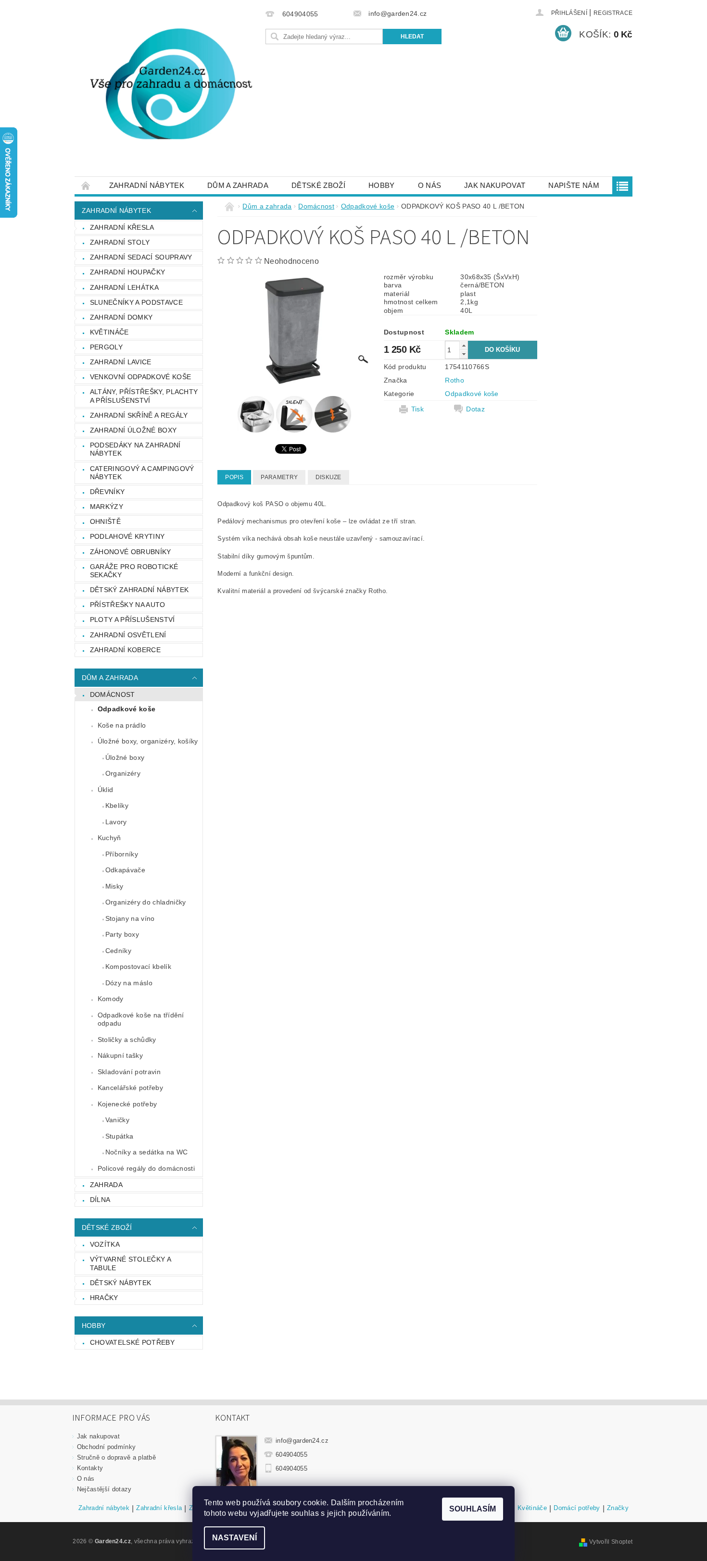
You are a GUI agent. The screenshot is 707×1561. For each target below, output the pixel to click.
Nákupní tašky (120, 1055)
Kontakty (90, 1468)
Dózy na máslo (128, 983)
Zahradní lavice (121, 362)
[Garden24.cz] (168, 93)
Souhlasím (472, 1509)
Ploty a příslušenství (132, 619)
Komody (111, 999)
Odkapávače (125, 870)
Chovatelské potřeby (132, 1342)
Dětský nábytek (120, 1283)
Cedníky (118, 950)
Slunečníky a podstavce (136, 302)
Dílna (100, 1199)
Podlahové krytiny (127, 536)
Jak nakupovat (494, 185)
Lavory (116, 822)
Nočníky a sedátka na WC (146, 1152)
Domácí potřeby (577, 1508)
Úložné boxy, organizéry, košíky (148, 741)
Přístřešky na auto (127, 604)
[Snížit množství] (463, 354)
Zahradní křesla (122, 227)
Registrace (612, 13)
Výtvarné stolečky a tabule (130, 1263)
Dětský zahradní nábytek (139, 590)
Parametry (279, 477)
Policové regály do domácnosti (146, 1168)
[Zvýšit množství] (463, 345)
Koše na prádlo (122, 725)
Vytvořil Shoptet (610, 1541)
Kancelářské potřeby (130, 1087)
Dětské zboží (318, 185)
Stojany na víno (130, 918)
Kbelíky (116, 805)
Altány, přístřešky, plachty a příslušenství (144, 396)
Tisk (417, 409)
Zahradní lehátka (124, 287)
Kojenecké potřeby (127, 1104)
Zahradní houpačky (127, 272)
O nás (430, 185)
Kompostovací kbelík (138, 966)
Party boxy (122, 934)
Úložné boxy (125, 757)
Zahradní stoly (120, 242)
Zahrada (106, 1185)
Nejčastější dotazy (104, 1489)
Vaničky (117, 1120)
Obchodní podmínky (106, 1446)
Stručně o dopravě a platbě (116, 1457)
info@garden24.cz (302, 1440)
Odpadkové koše (126, 709)
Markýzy (106, 506)
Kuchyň (109, 838)
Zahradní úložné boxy (133, 430)
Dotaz (475, 409)
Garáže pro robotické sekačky (134, 571)
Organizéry (122, 773)
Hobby (381, 185)
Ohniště (105, 521)
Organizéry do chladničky (145, 902)
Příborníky (121, 854)
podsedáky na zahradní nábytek (135, 449)
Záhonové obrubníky (130, 552)
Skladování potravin (129, 1072)
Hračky (104, 1297)
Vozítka (105, 1244)
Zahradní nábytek (146, 185)
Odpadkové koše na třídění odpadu (141, 1019)
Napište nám (573, 185)
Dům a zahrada (237, 185)
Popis (234, 477)
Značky (618, 1508)
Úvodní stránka (86, 185)
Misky (114, 886)
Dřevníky (107, 492)
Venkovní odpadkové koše (140, 377)
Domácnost (112, 694)
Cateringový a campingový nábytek (142, 473)
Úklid (106, 789)
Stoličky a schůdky (127, 1039)
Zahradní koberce (125, 650)
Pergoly (106, 347)
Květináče (109, 332)
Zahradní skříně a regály (139, 415)
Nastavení (234, 1538)
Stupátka (119, 1136)
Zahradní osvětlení (128, 635)
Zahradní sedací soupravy (141, 257)
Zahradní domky (121, 317)
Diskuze (328, 477)
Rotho (454, 380)
